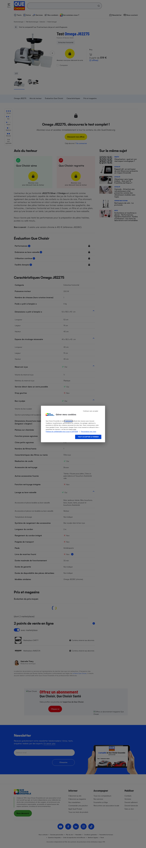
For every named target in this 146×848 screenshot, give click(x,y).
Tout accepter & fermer (88, 437)
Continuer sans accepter (90, 411)
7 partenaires (68, 421)
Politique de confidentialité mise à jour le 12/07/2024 (62, 431)
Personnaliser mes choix (88, 431)
